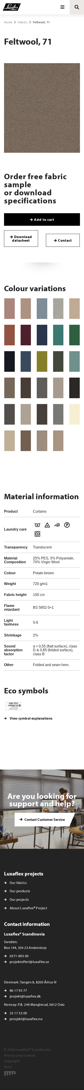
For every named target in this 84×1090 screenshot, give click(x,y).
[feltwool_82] (58, 387)
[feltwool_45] (58, 335)
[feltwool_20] (9, 335)
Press (8, 1066)
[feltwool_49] (25, 361)
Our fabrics (18, 882)
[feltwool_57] (58, 361)
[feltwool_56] (42, 361)
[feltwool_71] (9, 387)
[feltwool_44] (42, 335)
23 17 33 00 (18, 1013)
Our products (20, 891)
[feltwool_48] (9, 361)
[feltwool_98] (42, 440)
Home (8, 22)
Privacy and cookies (19, 1055)
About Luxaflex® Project (28, 908)
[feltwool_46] (74, 335)
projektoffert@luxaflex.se (29, 961)
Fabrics (22, 22)
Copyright (12, 1061)
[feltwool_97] (25, 440)
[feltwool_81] (42, 387)
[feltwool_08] (58, 308)
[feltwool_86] (25, 414)
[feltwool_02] (25, 308)
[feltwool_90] (74, 414)
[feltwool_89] (58, 414)
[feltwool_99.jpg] (58, 440)
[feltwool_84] (9, 414)
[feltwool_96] (9, 440)
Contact (65, 240)
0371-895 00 (19, 956)
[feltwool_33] (25, 335)
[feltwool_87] (42, 414)
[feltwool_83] (74, 387)
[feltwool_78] (25, 387)
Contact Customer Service (44, 819)
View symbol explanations (31, 718)
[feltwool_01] (9, 308)
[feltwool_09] (74, 308)
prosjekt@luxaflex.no (26, 1019)
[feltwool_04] (42, 308)
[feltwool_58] (74, 361)
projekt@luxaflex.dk (25, 996)
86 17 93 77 (18, 990)
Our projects (19, 899)
